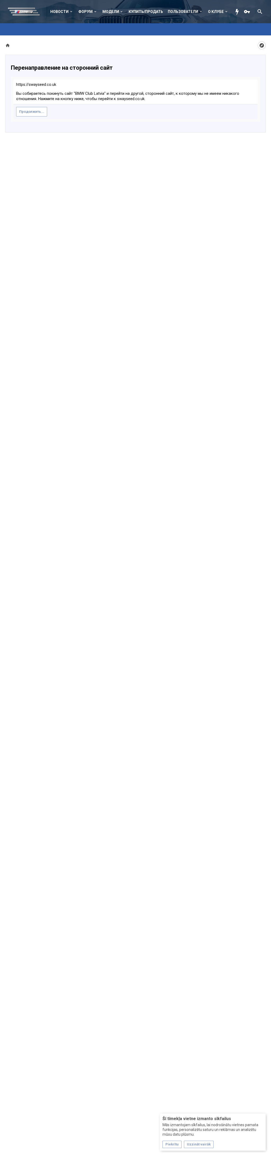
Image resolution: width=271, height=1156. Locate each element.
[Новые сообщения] (238, 12)
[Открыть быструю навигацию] (262, 45)
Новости (59, 12)
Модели (110, 12)
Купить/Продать (146, 12)
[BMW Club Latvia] (26, 12)
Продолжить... (31, 112)
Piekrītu (172, 1144)
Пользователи (183, 12)
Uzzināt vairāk (199, 1144)
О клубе (216, 12)
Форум (85, 12)
